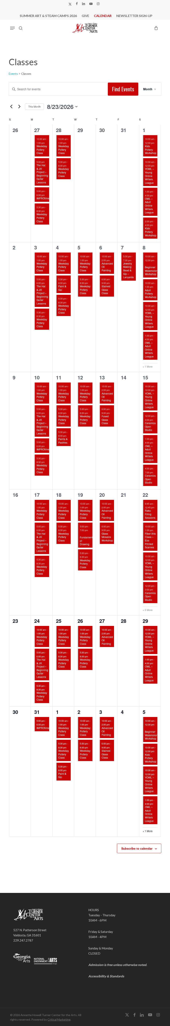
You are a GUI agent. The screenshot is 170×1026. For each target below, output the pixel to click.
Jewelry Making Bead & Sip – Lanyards (128, 270)
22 (145, 494)
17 (37, 494)
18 (58, 494)
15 (145, 377)
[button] (12, 28)
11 (58, 377)
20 (102, 494)
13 (102, 377)
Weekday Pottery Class (41, 149)
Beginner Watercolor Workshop (151, 270)
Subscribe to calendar (136, 848)
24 (37, 620)
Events (13, 73)
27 (37, 130)
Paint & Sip (62, 287)
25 (58, 620)
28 (58, 130)
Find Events (123, 89)
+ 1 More (148, 366)
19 (80, 494)
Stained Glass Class (106, 289)
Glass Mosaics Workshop (107, 537)
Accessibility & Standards (106, 976)
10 (37, 377)
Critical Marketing (58, 1019)
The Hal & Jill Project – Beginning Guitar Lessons (42, 173)
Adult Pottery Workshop (150, 293)
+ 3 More (148, 610)
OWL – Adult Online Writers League (149, 205)
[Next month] (19, 106)
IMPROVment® (44, 198)
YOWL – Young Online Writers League (149, 175)
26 (80, 620)
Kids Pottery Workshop (150, 149)
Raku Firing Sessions (150, 514)
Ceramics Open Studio (150, 426)
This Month (34, 106)
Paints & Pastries (63, 440)
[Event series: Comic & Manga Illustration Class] (81, 534)
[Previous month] (11, 106)
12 (80, 377)
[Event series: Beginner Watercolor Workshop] (146, 264)
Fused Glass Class (105, 419)
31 (37, 711)
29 (145, 620)
